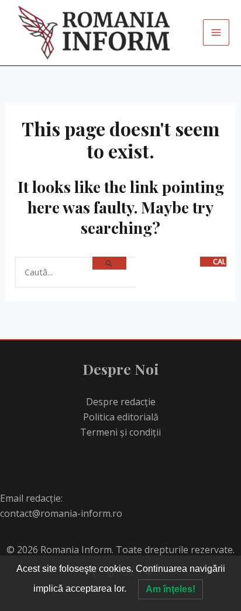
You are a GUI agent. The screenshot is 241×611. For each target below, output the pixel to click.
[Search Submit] (109, 263)
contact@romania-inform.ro (61, 513)
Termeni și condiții (120, 432)
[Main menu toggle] (216, 32)
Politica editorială (121, 416)
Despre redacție (121, 401)
